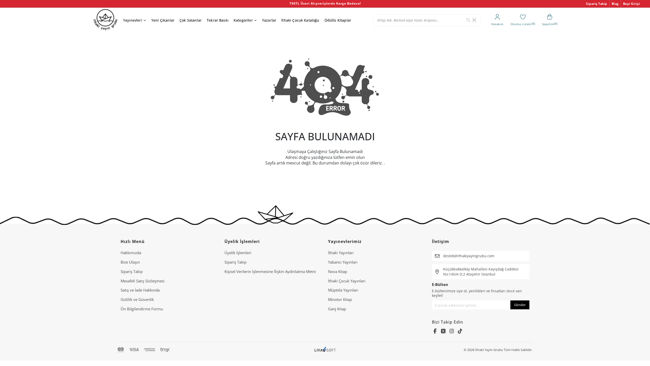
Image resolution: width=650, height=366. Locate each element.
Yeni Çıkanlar (162, 20)
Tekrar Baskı (218, 20)
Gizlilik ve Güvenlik (137, 299)
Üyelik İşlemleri (237, 252)
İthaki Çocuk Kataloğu (300, 20)
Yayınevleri (132, 20)
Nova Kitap (337, 271)
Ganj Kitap (337, 308)
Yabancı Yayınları (343, 262)
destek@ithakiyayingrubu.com (468, 255)
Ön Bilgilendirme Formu (142, 308)
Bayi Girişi (631, 4)
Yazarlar (269, 20)
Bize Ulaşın (130, 262)
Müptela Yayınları (343, 290)
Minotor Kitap (340, 299)
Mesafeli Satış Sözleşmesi (143, 280)
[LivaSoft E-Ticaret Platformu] (325, 350)
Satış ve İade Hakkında (140, 290)
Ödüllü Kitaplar (337, 20)
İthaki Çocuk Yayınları (346, 280)
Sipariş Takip (596, 4)
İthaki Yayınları (341, 252)
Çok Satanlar (191, 20)
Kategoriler (243, 20)
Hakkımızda (131, 252)
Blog (615, 4)
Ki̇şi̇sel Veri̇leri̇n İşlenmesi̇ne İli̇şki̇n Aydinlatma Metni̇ (270, 271)
